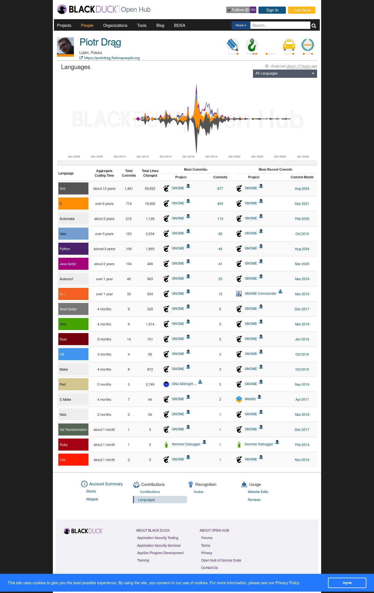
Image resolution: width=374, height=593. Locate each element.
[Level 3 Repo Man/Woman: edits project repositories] (251, 44)
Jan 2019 (302, 339)
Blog (160, 25)
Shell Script (68, 308)
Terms (205, 545)
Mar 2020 (302, 263)
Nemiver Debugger (186, 444)
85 (220, 233)
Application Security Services (158, 545)
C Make (65, 399)
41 (220, 263)
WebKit (250, 398)
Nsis (63, 414)
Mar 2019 (302, 278)
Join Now (302, 10)
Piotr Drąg (100, 41)
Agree (347, 583)
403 (220, 203)
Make (64, 369)
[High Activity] (280, 291)
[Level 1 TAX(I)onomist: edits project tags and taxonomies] (289, 44)
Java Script (68, 263)
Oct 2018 (302, 354)
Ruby (64, 444)
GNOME (178, 187)
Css (62, 459)
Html (63, 324)
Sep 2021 (302, 203)
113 (220, 218)
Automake (67, 218)
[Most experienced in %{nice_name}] (65, 55)
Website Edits (258, 491)
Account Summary (106, 483)
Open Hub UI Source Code (221, 560)
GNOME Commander (261, 293)
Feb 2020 (302, 218)
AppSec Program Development (160, 552)
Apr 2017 (302, 399)
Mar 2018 (302, 324)
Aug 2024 (302, 188)
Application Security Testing (157, 537)
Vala (63, 233)
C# (62, 354)
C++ (63, 293)
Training (143, 560)
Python (65, 248)
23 (220, 278)
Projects (64, 25)
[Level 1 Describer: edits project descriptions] (233, 44)
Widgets (92, 499)
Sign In (272, 10)
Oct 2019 (302, 233)
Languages (146, 499)
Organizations (115, 25)
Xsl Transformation (73, 429)
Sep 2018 (302, 384)
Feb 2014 (302, 444)
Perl (63, 384)
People (87, 25)
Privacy (206, 552)
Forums (206, 537)
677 (220, 188)
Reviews (254, 499)
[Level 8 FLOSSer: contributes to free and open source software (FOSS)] (270, 44)
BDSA (179, 25)
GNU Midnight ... (184, 383)
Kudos (198, 491)
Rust (63, 339)
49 (220, 248)
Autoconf (66, 278)
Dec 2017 (302, 308)
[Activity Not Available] (188, 186)
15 (220, 293)
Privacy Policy (287, 582)
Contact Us (209, 567)
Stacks (91, 491)
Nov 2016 (302, 459)
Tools (141, 25)
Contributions (150, 491)
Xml (62, 188)
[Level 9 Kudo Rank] (307, 44)
